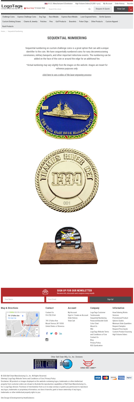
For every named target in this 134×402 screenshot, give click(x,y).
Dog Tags (42, 17)
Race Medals (54, 17)
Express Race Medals (70, 17)
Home (3, 31)
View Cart (121, 9)
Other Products (97, 21)
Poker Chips (83, 21)
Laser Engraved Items (88, 17)
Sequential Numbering (15, 31)
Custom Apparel (112, 21)
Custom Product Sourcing (122, 332)
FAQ (91, 329)
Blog (92, 340)
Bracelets (72, 21)
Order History (119, 3)
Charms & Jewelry (30, 21)
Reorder (130, 3)
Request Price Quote (120, 329)
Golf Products (61, 21)
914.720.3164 (50, 315)
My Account (107, 3)
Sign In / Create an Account (78, 315)
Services (116, 315)
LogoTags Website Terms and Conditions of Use (26, 378)
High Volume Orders (120, 334)
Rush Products (7, 26)
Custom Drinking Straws (11, 21)
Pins (51, 21)
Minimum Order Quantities (122, 323)
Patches (43, 21)
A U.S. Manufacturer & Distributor (60, 3)
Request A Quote (103, 9)
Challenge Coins (8, 17)
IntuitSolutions (28, 398)
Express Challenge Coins (27, 17)
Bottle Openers (105, 17)
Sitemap (4, 378)
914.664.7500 (40, 8)
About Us (93, 326)
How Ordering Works (120, 312)
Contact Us (50, 312)
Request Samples (119, 326)
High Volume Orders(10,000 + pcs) (87, 3)
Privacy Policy (95, 343)
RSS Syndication (96, 345)
